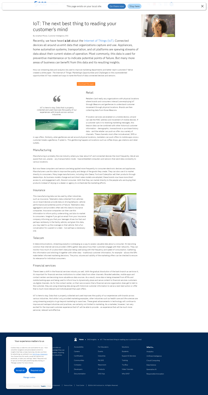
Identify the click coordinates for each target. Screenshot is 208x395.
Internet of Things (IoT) (99, 40)
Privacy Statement (54, 385)
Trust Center (80, 385)
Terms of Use (68, 385)
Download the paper (86, 84)
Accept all (20, 370)
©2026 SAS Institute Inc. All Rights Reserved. (103, 385)
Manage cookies (29, 377)
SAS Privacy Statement (39, 354)
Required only (37, 370)
